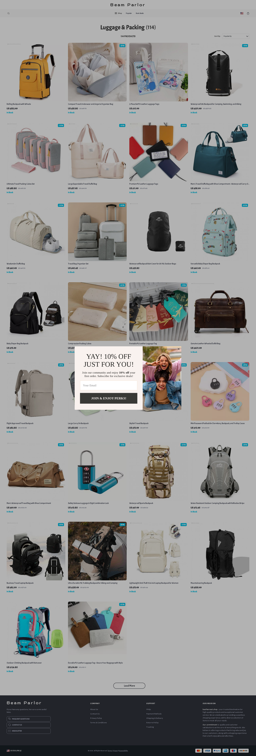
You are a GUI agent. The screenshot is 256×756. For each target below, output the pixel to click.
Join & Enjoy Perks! (108, 398)
